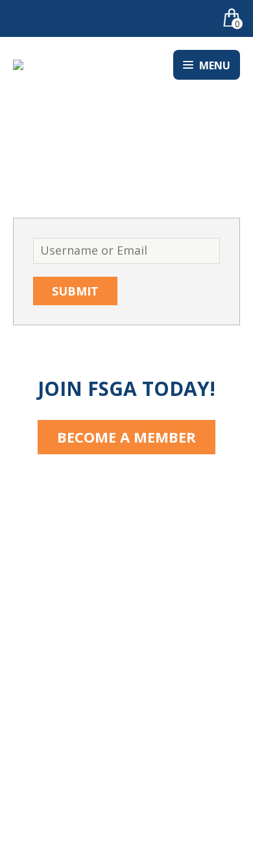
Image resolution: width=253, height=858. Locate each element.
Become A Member (126, 436)
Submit (75, 291)
